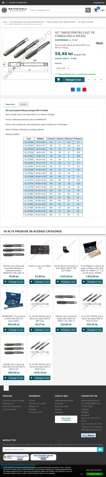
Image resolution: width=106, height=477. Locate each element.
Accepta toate (94, 474)
